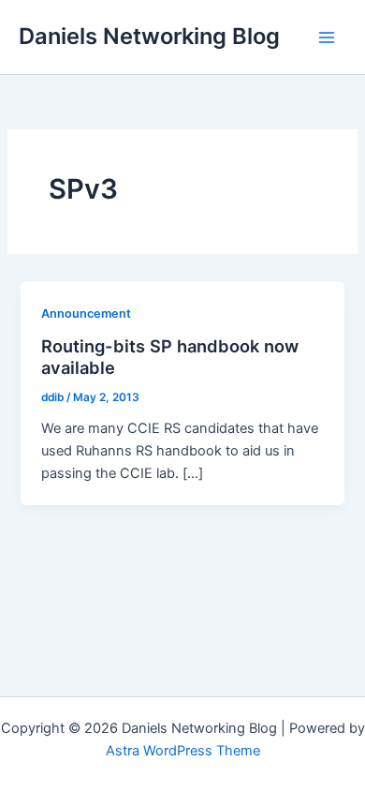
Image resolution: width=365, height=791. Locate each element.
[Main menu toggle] (326, 37)
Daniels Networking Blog (149, 36)
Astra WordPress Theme (183, 750)
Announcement (86, 313)
